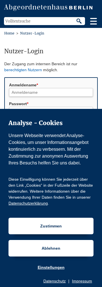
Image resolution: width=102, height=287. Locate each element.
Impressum (82, 281)
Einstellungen (51, 267)
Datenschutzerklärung (28, 203)
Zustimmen (51, 226)
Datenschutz (54, 281)
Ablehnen (51, 248)
